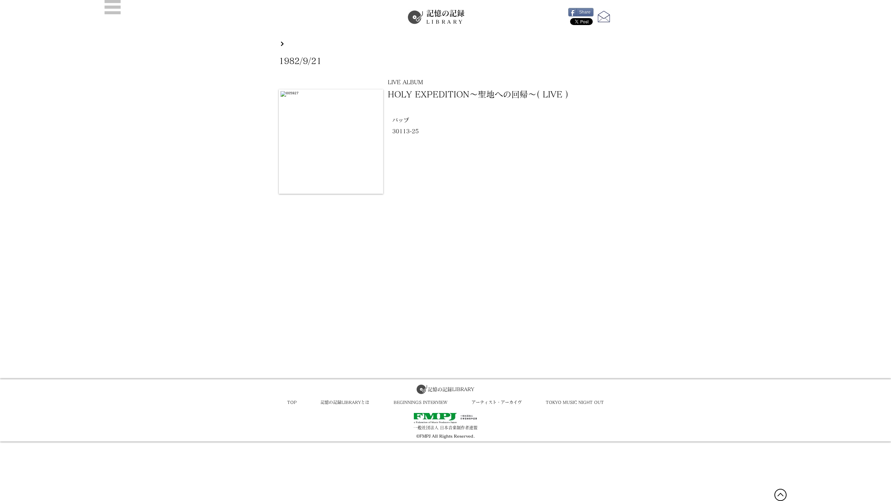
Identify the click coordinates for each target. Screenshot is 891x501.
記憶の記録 (445, 16)
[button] (112, 7)
